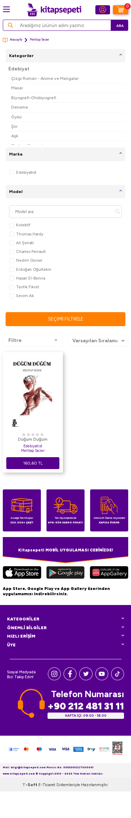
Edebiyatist (26, 172)
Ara (120, 26)
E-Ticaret (46, 784)
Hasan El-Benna (30, 278)
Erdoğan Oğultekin (33, 269)
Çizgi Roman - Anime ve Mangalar (45, 78)
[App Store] (22, 573)
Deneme (19, 107)
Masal (17, 87)
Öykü (16, 116)
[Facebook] (70, 679)
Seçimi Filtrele (65, 319)
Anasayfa (16, 39)
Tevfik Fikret (27, 286)
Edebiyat (18, 68)
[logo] (54, 10)
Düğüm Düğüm (33, 439)
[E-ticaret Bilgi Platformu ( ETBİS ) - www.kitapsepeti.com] (117, 749)
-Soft (30, 784)
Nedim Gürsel (29, 260)
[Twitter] (85, 679)
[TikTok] (117, 679)
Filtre (15, 340)
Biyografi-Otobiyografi (33, 97)
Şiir (14, 126)
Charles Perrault (31, 251)
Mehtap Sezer (33, 450)
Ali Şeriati (25, 242)
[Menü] (6, 9)
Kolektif (23, 224)
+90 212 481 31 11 (86, 706)
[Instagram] (54, 679)
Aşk (14, 135)
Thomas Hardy (29, 234)
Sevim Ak (25, 295)
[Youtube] (101, 679)
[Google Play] (65, 573)
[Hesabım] (102, 9)
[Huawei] (109, 573)
